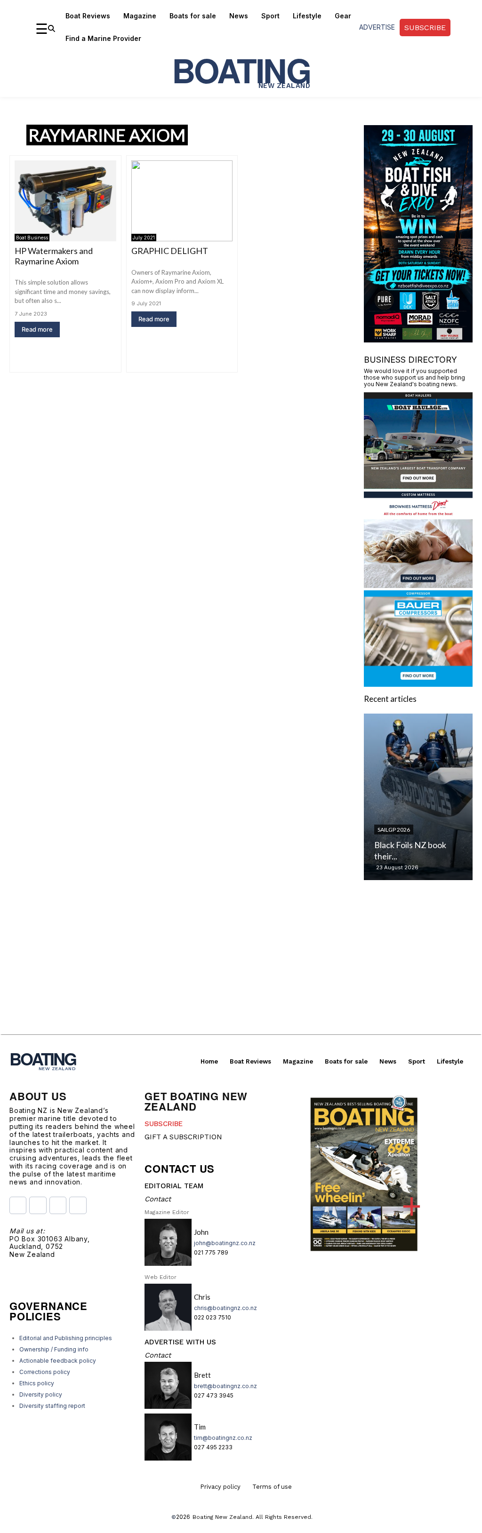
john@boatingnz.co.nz (225, 1243)
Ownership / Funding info (53, 1349)
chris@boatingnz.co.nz (225, 1307)
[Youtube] (57, 1205)
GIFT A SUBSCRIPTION (183, 1137)
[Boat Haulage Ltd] (418, 486)
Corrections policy (44, 1371)
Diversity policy (40, 1394)
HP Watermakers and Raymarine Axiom (54, 256)
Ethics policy (36, 1383)
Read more (37, 329)
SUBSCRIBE (164, 1124)
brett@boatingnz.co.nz (225, 1386)
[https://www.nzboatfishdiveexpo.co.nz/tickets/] (418, 339)
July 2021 (144, 237)
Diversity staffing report (52, 1405)
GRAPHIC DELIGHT (169, 251)
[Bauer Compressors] (418, 684)
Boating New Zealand (222, 1517)
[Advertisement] (241, 968)
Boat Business (32, 237)
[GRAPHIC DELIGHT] (182, 201)
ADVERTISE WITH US (180, 1342)
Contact (158, 1199)
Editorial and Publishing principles (65, 1338)
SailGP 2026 (394, 829)
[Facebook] (17, 1205)
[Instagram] (37, 1205)
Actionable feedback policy (57, 1360)
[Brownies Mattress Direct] (418, 585)
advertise (377, 27)
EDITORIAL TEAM (174, 1186)
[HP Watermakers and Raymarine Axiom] (65, 201)
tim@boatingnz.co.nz (223, 1437)
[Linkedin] (77, 1205)
